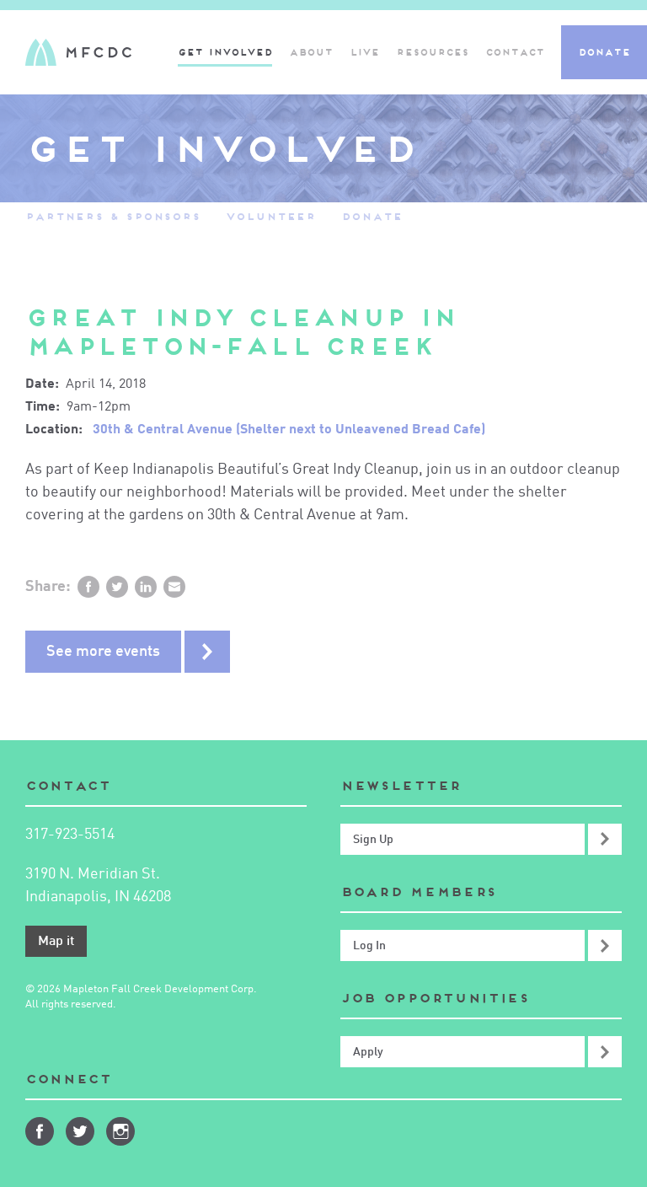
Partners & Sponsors (113, 216)
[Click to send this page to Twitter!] (117, 587)
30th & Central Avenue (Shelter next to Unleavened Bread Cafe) (289, 430)
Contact (514, 52)
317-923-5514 (70, 834)
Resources (432, 52)
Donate (604, 52)
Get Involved (225, 52)
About (311, 52)
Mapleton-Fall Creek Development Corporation (78, 52)
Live (364, 52)
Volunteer (271, 216)
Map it (56, 941)
